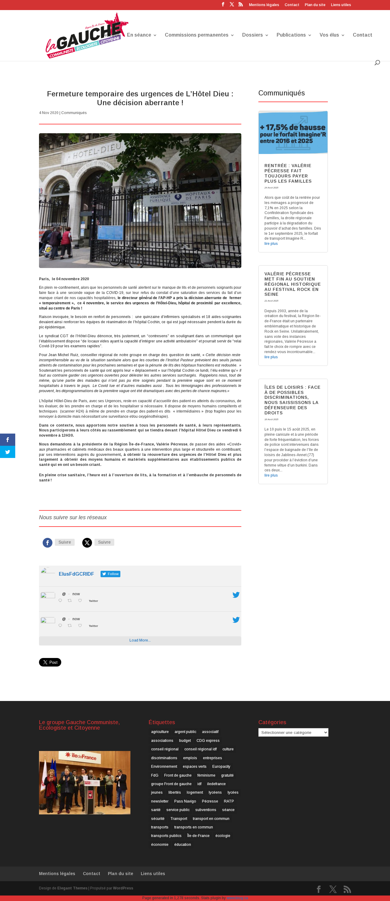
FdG (154, 775)
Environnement (164, 766)
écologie (222, 836)
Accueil (111, 35)
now (76, 594)
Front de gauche (178, 775)
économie (159, 844)
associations (162, 740)
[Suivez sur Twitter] (87, 543)
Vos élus (329, 35)
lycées (233, 792)
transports (159, 827)
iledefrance (216, 784)
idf (199, 784)
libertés (174, 792)
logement (195, 792)
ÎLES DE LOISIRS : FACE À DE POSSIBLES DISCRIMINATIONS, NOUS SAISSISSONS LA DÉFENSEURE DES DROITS (292, 400)
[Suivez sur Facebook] (47, 543)
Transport (178, 819)
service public (178, 810)
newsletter (159, 801)
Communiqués (74, 113)
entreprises (212, 758)
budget (185, 740)
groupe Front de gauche (171, 784)
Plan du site (315, 5)
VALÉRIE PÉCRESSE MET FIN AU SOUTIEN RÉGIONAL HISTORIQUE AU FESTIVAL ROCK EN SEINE (292, 284)
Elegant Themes (72, 888)
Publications (291, 35)
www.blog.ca (237, 898)
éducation (182, 844)
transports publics (166, 836)
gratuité (227, 775)
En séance (139, 35)
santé (156, 810)
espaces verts (195, 766)
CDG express (208, 740)
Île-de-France (198, 836)
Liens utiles (341, 5)
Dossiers (252, 35)
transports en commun (193, 827)
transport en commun (211, 819)
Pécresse (210, 801)
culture (228, 749)
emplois (190, 758)
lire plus (271, 243)
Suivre (64, 542)
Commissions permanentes (197, 35)
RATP (229, 801)
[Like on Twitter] (81, 601)
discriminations (164, 758)
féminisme (206, 775)
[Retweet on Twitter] (71, 601)
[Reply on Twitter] (61, 601)
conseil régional (165, 749)
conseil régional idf (200, 749)
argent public (185, 732)
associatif (210, 732)
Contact (292, 5)
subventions (205, 810)
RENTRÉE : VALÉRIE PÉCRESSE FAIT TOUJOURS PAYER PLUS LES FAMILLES (288, 173)
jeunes (157, 792)
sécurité (158, 819)
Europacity (221, 766)
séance (228, 810)
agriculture (160, 732)
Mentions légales (264, 5)
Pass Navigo (185, 801)
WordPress (123, 888)
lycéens (215, 792)
